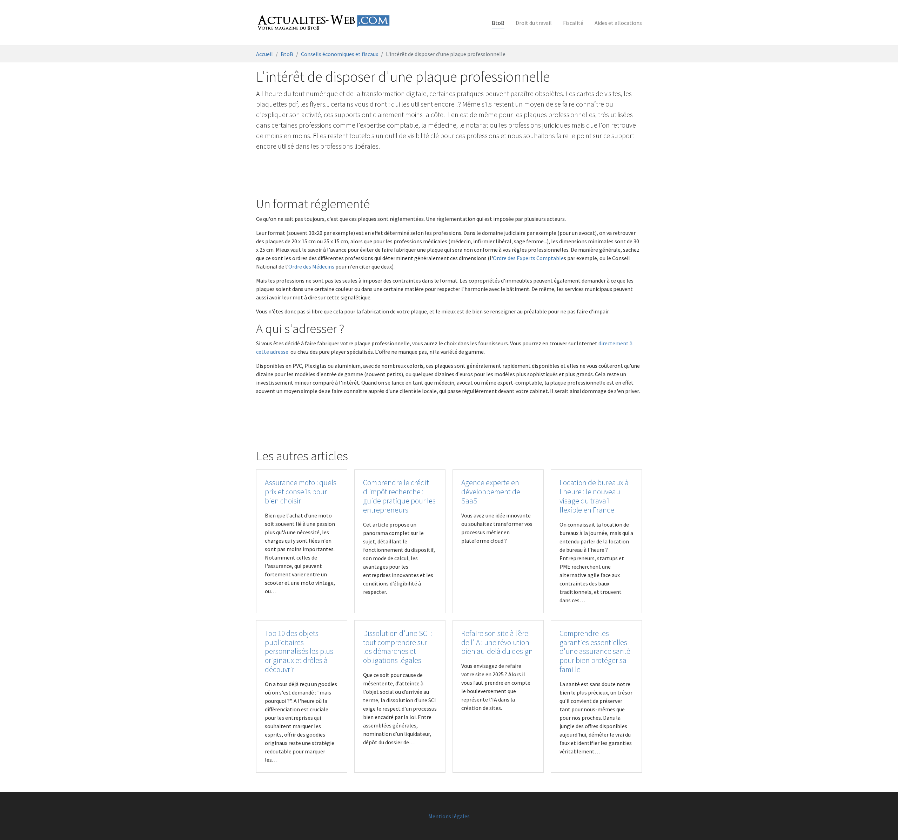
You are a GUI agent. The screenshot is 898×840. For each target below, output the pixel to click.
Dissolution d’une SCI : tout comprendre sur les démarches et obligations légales (397, 647)
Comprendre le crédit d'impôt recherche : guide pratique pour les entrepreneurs (399, 496)
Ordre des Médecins (311, 266)
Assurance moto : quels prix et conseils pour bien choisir (300, 492)
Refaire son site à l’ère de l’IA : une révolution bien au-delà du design (497, 642)
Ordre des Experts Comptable (528, 258)
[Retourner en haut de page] (882, 824)
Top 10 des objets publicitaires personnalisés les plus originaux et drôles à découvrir (299, 652)
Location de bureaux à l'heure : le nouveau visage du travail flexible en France (594, 496)
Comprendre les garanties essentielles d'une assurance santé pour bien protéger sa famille (594, 652)
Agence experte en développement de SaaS (490, 492)
